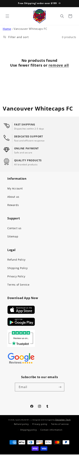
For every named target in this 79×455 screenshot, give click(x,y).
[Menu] (7, 16)
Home (7, 29)
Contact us (14, 228)
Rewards (13, 205)
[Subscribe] (60, 387)
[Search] (62, 16)
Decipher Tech (63, 419)
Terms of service (60, 424)
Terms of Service (18, 284)
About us (13, 196)
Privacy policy (39, 424)
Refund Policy (16, 259)
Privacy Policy (16, 276)
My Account (15, 188)
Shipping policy (28, 429)
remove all (59, 65)
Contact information (51, 429)
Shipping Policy (17, 268)
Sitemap (12, 236)
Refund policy (21, 424)
